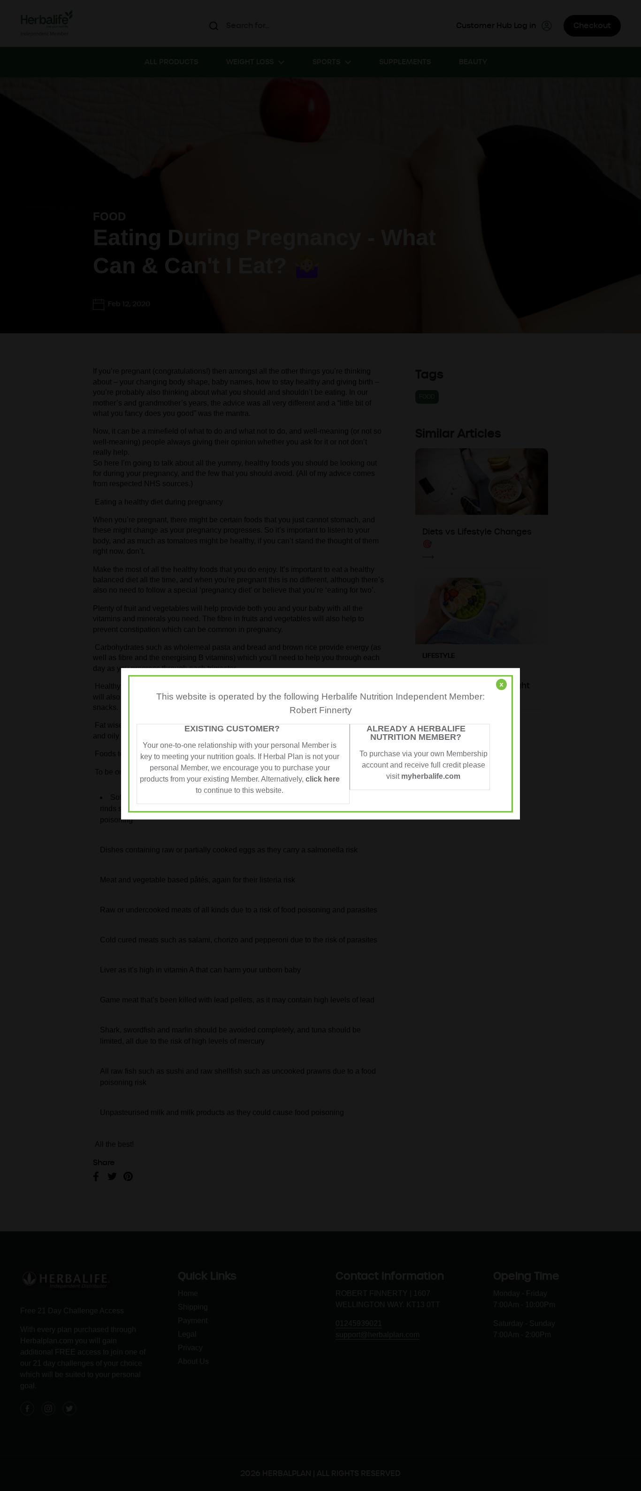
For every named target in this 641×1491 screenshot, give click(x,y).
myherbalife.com (430, 776)
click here (322, 779)
